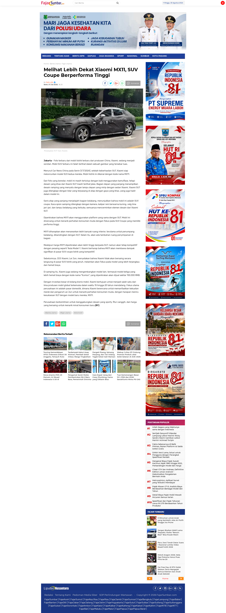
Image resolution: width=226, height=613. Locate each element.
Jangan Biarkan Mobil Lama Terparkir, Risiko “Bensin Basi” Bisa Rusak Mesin (170, 532)
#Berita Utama (50, 313)
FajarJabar (73, 602)
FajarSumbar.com (167, 595)
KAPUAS (92, 56)
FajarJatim (99, 602)
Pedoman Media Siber (85, 595)
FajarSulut (130, 602)
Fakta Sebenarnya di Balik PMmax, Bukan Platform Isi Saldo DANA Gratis (167, 446)
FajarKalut (97, 605)
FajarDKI (62, 602)
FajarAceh (64, 599)
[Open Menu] (223, 3)
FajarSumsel (129, 599)
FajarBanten (50, 602)
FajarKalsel (136, 605)
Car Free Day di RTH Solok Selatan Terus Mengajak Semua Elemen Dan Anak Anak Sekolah (169, 570)
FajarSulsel (54, 605)
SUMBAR (145, 56)
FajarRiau (104, 599)
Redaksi (48, 595)
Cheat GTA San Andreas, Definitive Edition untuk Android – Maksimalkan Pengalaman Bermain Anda (167, 472)
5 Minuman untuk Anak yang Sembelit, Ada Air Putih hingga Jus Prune (170, 520)
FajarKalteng (123, 605)
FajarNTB (161, 605)
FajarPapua (121, 608)
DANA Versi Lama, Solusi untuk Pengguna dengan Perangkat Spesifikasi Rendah (166, 455)
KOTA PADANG (159, 56)
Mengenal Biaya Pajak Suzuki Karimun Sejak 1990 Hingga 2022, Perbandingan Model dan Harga (167, 463)
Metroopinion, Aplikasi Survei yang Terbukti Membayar (165, 481)
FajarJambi (116, 599)
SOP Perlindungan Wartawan (115, 595)
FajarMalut (108, 608)
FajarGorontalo (69, 605)
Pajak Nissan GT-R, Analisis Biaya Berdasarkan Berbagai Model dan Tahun (167, 488)
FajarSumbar (50, 599)
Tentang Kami (63, 595)
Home (46, 64)
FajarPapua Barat (137, 608)
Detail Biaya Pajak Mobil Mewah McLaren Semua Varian (167, 496)
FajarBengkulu (144, 599)
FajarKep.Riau (91, 599)
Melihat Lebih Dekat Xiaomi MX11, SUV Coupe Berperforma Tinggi (91, 72)
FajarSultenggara (173, 602)
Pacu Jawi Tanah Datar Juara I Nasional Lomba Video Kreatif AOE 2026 (171, 544)
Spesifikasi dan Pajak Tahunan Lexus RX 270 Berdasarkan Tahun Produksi (167, 503)
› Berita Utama (55, 64)
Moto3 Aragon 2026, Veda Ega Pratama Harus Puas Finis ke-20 (169, 557)
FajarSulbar (142, 602)
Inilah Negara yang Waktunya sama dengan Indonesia (165, 428)
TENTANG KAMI (61, 56)
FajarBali (83, 608)
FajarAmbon (85, 605)
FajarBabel (175, 599)
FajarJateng (86, 602)
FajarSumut (77, 599)
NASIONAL (132, 56)
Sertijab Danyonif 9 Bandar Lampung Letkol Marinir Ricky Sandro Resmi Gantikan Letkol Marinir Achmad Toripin (166, 436)
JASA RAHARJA (106, 56)
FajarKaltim (149, 605)
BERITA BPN (78, 56)
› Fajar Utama (66, 64)
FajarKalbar (109, 605)
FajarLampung (161, 599)
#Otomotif (78, 313)
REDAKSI (46, 56)
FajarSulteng (156, 602)
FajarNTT (172, 605)
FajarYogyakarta (115, 602)
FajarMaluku (95, 608)
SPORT (120, 56)
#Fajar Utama (65, 313)
